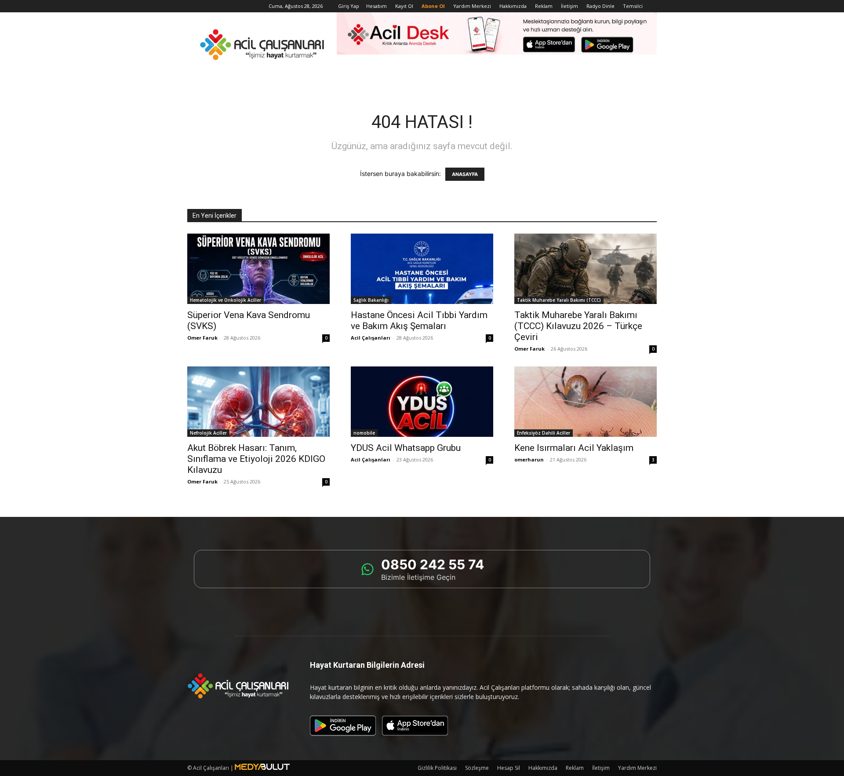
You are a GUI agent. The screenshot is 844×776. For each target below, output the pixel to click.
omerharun (529, 459)
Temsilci (633, 6)
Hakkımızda (513, 6)
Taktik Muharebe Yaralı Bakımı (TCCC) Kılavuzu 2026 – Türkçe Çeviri (578, 326)
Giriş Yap (348, 6)
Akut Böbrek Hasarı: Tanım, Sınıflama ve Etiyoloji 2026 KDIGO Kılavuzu (256, 459)
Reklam (544, 6)
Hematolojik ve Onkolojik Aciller (225, 300)
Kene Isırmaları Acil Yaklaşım (573, 448)
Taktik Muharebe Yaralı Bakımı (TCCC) (559, 300)
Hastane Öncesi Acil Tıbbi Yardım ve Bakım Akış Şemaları (419, 320)
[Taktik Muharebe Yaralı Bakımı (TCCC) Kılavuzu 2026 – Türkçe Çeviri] (585, 269)
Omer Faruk (202, 337)
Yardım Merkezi (472, 6)
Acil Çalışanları (370, 337)
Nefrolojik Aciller (208, 433)
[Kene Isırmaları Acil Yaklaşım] (585, 401)
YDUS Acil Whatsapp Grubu (406, 448)
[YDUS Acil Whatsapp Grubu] (422, 401)
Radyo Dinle (600, 6)
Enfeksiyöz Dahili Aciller (543, 433)
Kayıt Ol (404, 6)
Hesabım (376, 6)
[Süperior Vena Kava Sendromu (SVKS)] (258, 269)
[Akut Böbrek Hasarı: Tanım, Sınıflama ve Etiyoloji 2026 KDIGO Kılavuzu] (258, 401)
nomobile (364, 433)
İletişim (569, 6)
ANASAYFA (465, 174)
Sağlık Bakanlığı (371, 300)
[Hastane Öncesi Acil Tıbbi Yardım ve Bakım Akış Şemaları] (422, 269)
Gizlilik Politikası (437, 768)
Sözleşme (477, 768)
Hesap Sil (508, 768)
